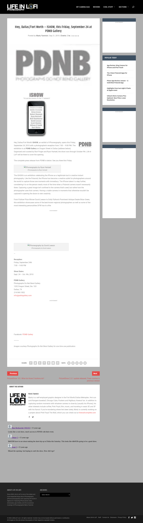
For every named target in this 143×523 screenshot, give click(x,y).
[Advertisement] (53, 227)
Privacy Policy (122, 517)
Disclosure (113, 517)
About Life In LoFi (91, 517)
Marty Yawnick (42, 36)
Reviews (96, 7)
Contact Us (105, 517)
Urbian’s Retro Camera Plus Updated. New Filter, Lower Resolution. (116, 98)
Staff (99, 517)
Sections (123, 7)
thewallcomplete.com (87, 413)
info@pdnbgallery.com (23, 295)
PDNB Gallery (27, 334)
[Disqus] (53, 452)
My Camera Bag (83, 7)
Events (63, 36)
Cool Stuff (108, 7)
